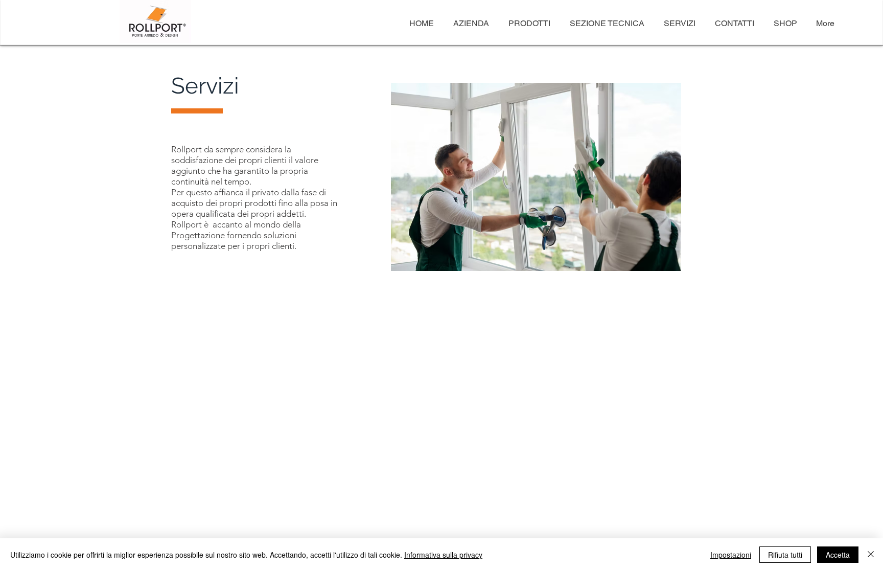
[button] (536, 177)
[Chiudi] (871, 554)
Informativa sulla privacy (443, 555)
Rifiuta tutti (785, 555)
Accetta (838, 555)
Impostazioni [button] (730, 555)
